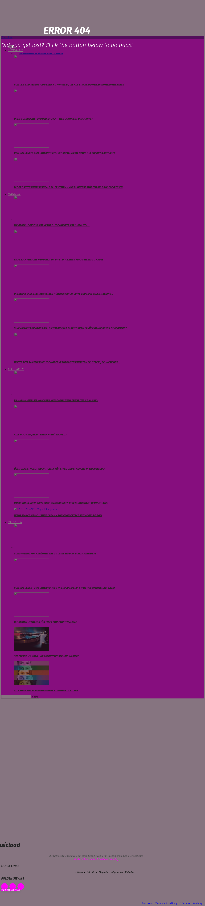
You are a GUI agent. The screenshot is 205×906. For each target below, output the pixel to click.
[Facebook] (4, 886)
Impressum (147, 903)
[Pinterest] (12, 886)
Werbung (197, 903)
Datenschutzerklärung (166, 903)
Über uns (185, 903)
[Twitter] (20, 886)
